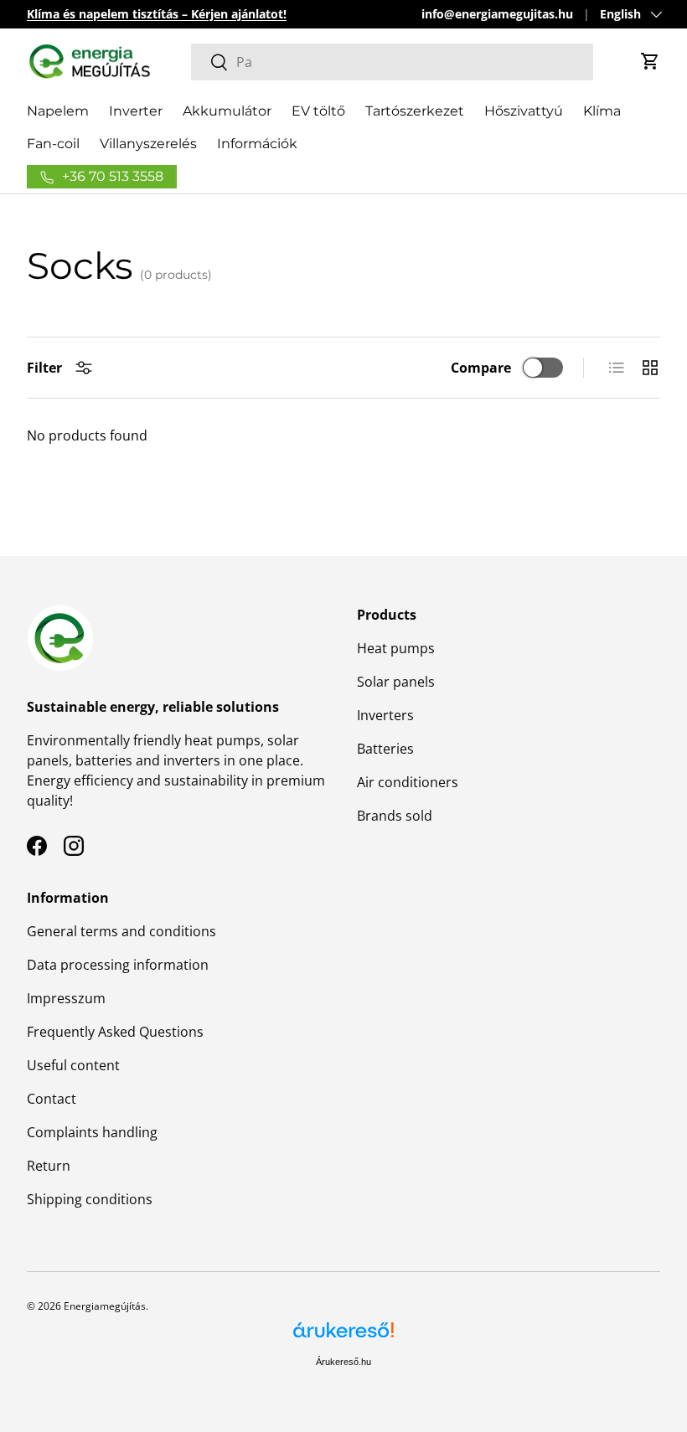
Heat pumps (396, 648)
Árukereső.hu (343, 1362)
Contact (51, 1098)
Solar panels (396, 681)
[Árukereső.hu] (343, 1336)
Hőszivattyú (523, 111)
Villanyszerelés (148, 144)
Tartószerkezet (414, 111)
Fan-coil (53, 144)
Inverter (136, 111)
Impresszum (66, 998)
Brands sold (394, 815)
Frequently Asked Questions (115, 1031)
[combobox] (392, 62)
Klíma (602, 111)
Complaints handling (92, 1132)
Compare (481, 367)
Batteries (385, 748)
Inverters (385, 715)
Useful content (73, 1065)
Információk (257, 144)
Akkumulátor (227, 111)
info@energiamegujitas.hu (497, 14)
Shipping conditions (89, 1199)
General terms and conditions (121, 931)
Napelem (58, 111)
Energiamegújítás (105, 1306)
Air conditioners (407, 782)
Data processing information (118, 965)
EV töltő (318, 111)
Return (48, 1165)
